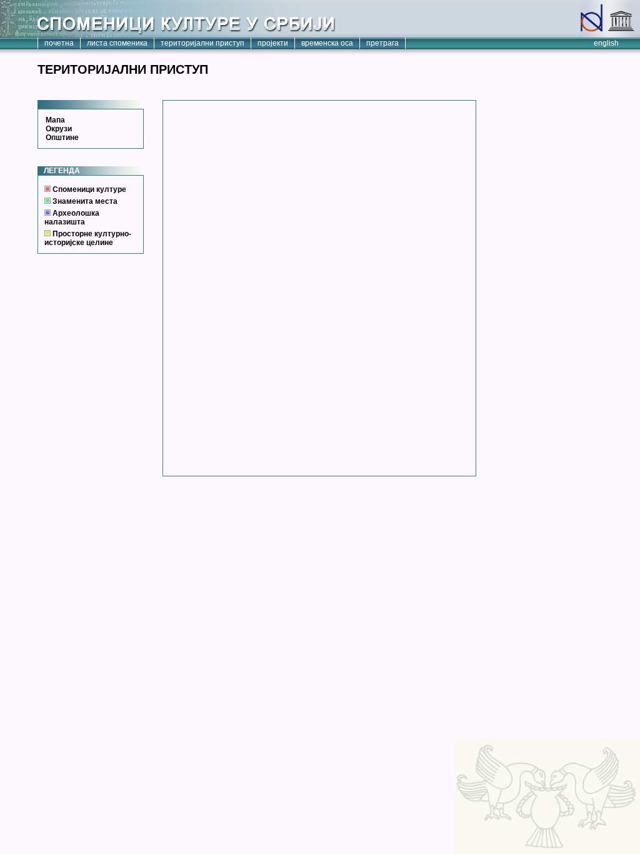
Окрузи (59, 128)
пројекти (273, 43)
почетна (59, 43)
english (606, 43)
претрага (382, 43)
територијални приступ (202, 43)
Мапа (55, 120)
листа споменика (117, 43)
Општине (62, 137)
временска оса (327, 43)
